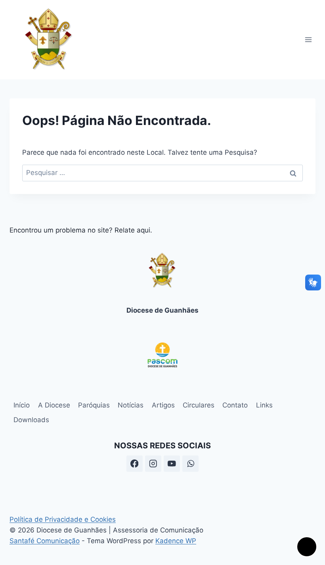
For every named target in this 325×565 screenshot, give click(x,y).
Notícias (130, 405)
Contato (235, 405)
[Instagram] (153, 463)
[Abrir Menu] (308, 39)
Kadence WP (175, 541)
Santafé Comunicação (45, 541)
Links (264, 405)
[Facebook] (134, 463)
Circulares (198, 405)
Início (21, 405)
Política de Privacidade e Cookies (63, 519)
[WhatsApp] (190, 463)
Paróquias (94, 405)
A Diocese (54, 405)
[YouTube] (172, 463)
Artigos (163, 405)
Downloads (31, 420)
